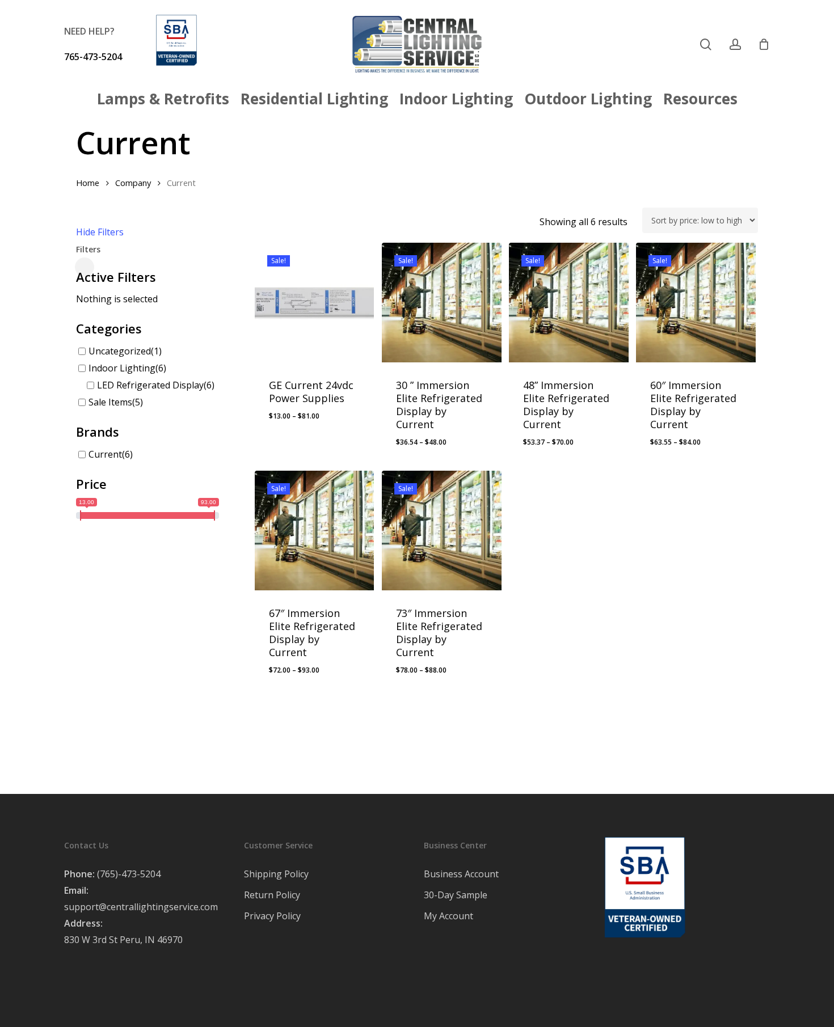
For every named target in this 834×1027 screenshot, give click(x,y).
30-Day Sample (455, 895)
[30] (442, 302)
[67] (314, 530)
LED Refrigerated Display (150, 385)
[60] (696, 302)
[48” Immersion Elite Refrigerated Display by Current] (569, 302)
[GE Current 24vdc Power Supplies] (314, 302)
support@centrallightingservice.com (141, 907)
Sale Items (110, 402)
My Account (448, 916)
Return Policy (272, 895)
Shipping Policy (276, 874)
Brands (97, 431)
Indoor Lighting (122, 368)
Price (91, 483)
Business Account (461, 874)
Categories (109, 328)
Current (105, 454)
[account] (735, 44)
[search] (706, 44)
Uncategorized (120, 351)
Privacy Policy (272, 916)
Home (87, 182)
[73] (442, 530)
